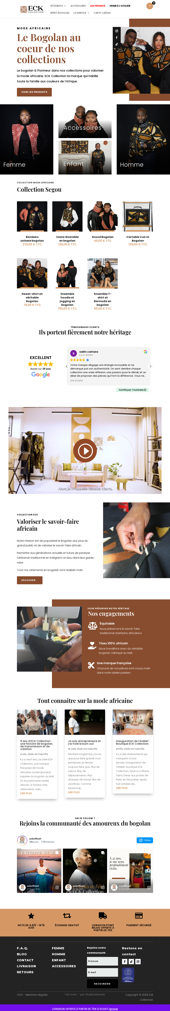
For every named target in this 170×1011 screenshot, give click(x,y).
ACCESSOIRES (64, 966)
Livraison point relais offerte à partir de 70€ (103, 927)
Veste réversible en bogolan (67, 239)
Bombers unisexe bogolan (32, 239)
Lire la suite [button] (76, 380)
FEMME (58, 948)
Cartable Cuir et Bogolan (137, 239)
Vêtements (56, 6)
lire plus (26, 793)
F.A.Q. (22, 948)
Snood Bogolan (103, 237)
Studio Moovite (95, 994)
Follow (147, 840)
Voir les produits (34, 92)
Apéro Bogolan (59, 13)
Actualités (41, 754)
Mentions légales (37, 995)
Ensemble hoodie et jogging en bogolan (67, 299)
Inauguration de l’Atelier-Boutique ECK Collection (133, 742)
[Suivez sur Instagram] (116, 31)
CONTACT (25, 960)
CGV (20, 995)
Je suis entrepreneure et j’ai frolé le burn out (84, 742)
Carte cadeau (102, 13)
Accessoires (78, 6)
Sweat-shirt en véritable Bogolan (32, 297)
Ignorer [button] (113, 1009)
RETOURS (25, 972)
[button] (150, 366)
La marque (80, 13)
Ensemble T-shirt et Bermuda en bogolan (102, 299)
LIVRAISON (26, 966)
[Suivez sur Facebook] (116, 37)
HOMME (58, 954)
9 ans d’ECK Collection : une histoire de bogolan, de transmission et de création (36, 745)
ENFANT (59, 960)
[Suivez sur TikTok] (116, 44)
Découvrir (28, 580)
